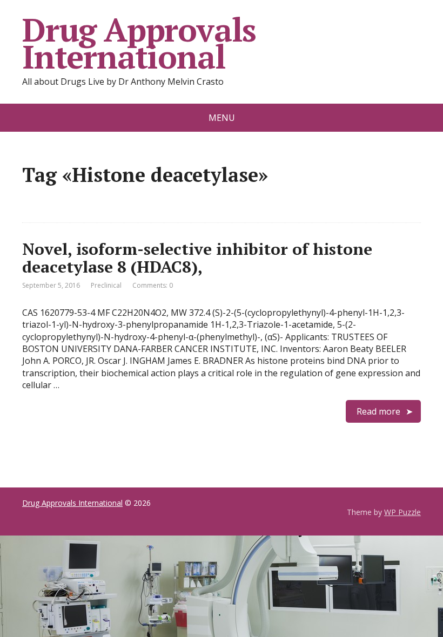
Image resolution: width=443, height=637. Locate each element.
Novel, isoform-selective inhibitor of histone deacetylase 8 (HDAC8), (197, 257)
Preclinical (106, 285)
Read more (378, 411)
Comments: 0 (152, 285)
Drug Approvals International (139, 43)
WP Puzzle (402, 512)
